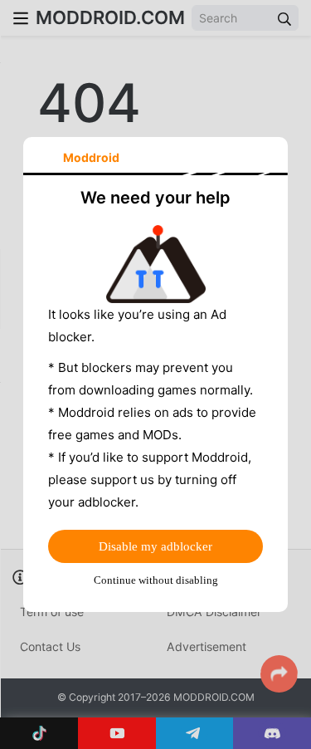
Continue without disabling (156, 580)
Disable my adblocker (155, 546)
